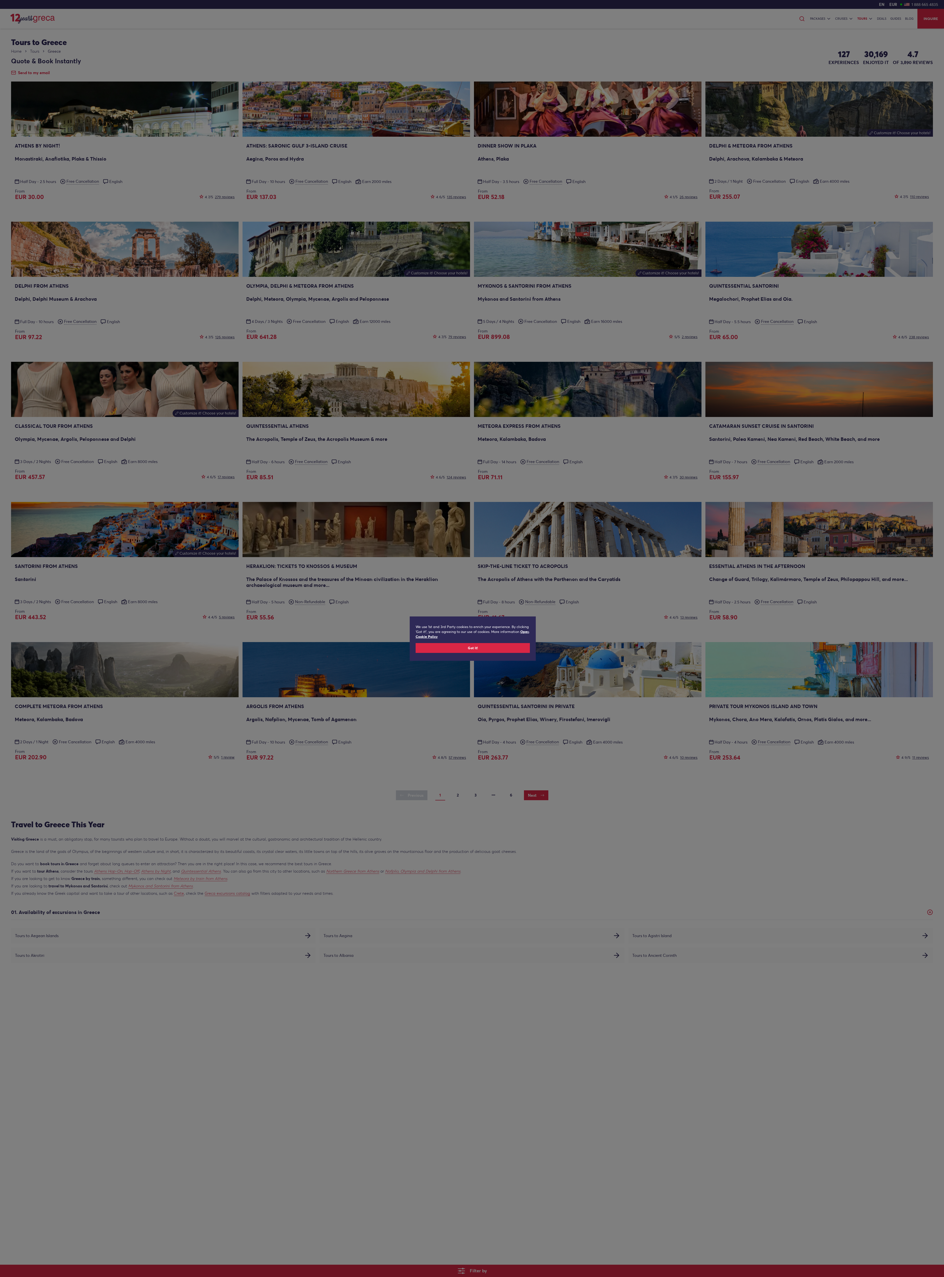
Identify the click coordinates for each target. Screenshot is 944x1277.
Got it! (473, 648)
